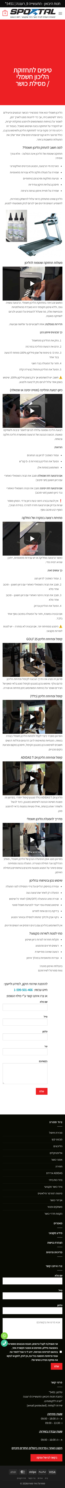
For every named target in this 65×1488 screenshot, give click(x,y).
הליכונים (57, 1146)
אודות (40, 1478)
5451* (9, 3)
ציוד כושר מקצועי (53, 1187)
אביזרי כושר (56, 1200)
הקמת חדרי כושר (53, 1213)
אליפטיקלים (56, 1153)
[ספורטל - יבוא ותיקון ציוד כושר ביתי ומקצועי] (33, 13)
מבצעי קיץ (57, 1139)
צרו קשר (31, 1478)
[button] (60, 13)
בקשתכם (43, 1061)
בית (46, 1478)
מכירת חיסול (55, 1133)
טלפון (44, 1031)
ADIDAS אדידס (54, 1173)
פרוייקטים (21, 1478)
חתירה (58, 1166)
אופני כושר (56, 1159)
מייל (45, 1016)
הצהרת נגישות (54, 1242)
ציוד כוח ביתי (55, 1180)
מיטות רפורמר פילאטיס (50, 1193)
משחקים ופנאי (54, 1207)
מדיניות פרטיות (54, 1252)
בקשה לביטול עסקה (47, 1457)
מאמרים (58, 1223)
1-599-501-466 (23, 989)
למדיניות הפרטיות (42, 1351)
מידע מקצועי (55, 1233)
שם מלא (43, 1001)
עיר (45, 1046)
